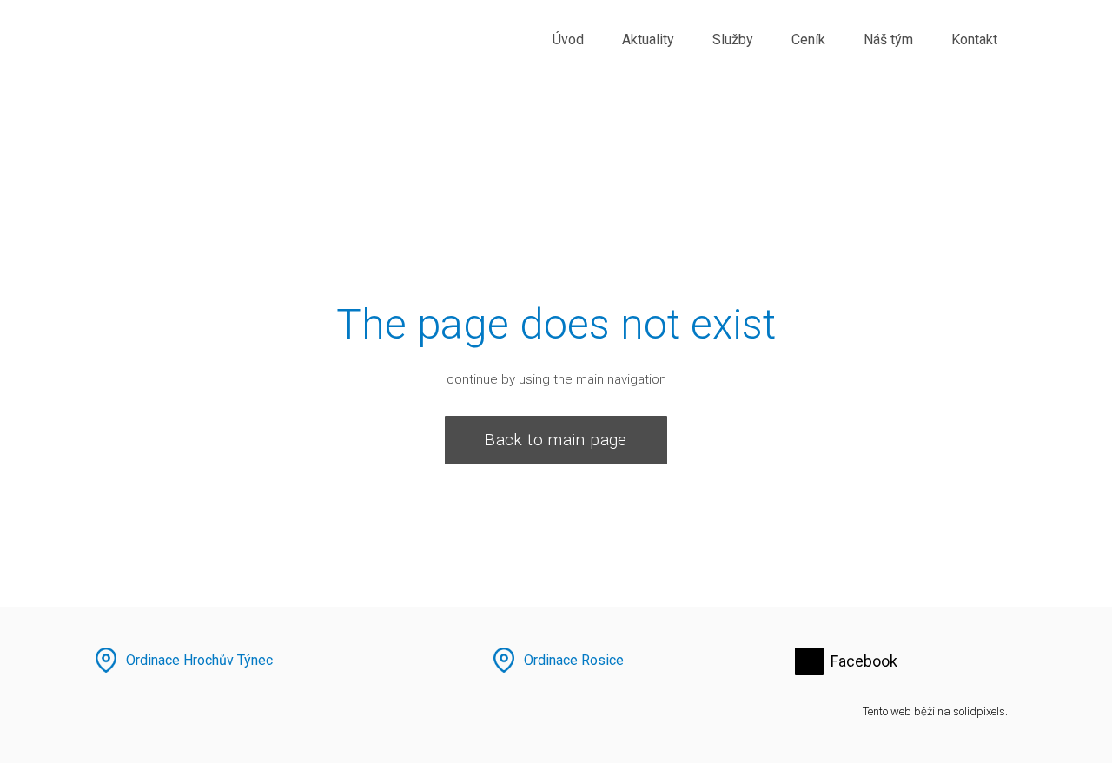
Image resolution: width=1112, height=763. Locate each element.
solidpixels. (980, 711)
